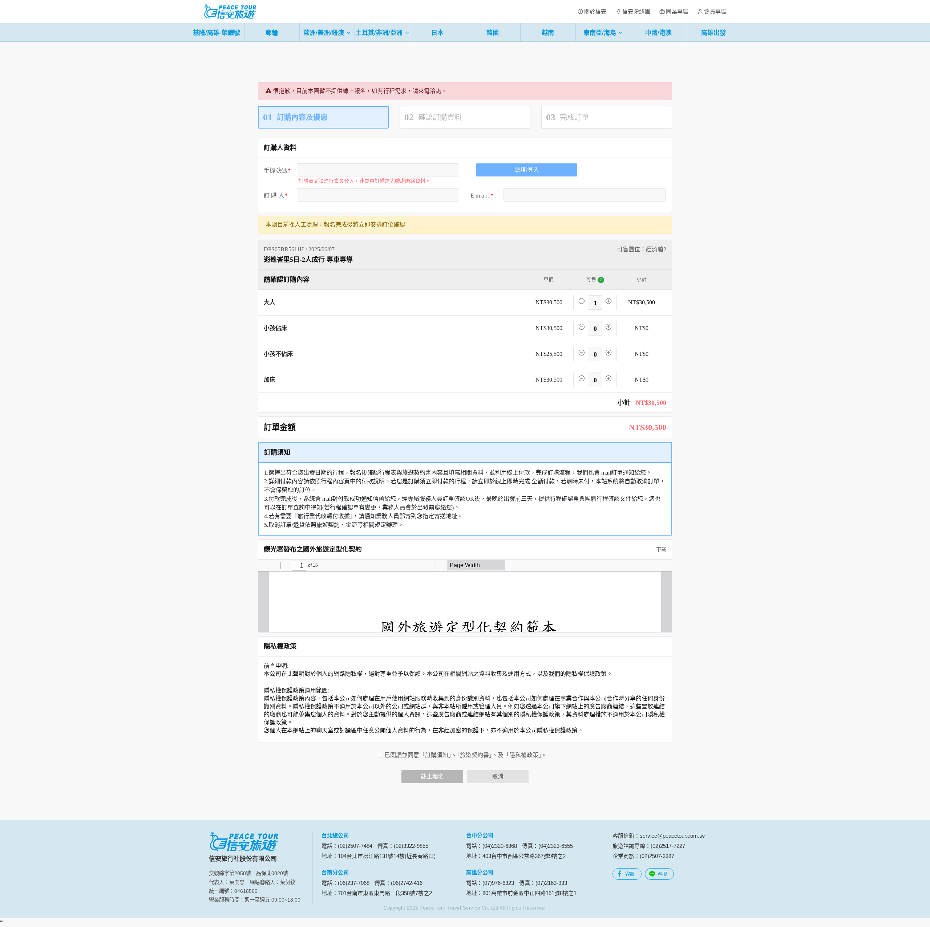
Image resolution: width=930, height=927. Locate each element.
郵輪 (272, 32)
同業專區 (677, 12)
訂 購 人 (274, 195)
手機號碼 (275, 170)
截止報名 (432, 776)
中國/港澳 (658, 32)
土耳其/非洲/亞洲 (380, 32)
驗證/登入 (526, 170)
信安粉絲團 (636, 12)
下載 (660, 549)
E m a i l (480, 195)
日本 (437, 32)
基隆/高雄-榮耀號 (216, 32)
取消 (498, 776)
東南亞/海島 (600, 32)
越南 (548, 32)
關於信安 (595, 12)
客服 (630, 874)
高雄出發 (713, 32)
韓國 (492, 32)
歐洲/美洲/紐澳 (324, 32)
